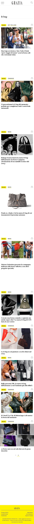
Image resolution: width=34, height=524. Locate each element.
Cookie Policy (4, 514)
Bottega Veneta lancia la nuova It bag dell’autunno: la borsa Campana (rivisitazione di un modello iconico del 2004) (15, 160)
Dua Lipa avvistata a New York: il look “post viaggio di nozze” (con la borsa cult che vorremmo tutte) (15, 53)
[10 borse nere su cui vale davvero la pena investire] (17, 435)
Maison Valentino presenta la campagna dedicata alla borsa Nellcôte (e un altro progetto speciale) (16, 266)
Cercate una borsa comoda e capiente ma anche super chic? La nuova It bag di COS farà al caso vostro (16, 320)
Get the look (12, 25)
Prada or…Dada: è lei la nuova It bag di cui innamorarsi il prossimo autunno (16, 214)
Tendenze (11, 78)
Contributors (29, 514)
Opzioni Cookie (29, 515)
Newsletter (30, 512)
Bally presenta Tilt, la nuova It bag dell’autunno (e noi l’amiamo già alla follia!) (16, 384)
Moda (3, 25)
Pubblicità (3, 515)
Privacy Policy (4, 512)
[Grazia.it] (17, 3)
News (9, 131)
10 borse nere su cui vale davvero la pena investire (16, 450)
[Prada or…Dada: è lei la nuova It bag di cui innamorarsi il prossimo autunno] (17, 200)
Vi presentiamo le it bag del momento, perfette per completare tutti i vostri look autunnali (15, 106)
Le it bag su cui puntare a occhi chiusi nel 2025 (16, 353)
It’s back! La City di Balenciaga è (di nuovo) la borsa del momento (16, 416)
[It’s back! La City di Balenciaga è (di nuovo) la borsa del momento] (17, 402)
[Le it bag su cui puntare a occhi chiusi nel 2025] (17, 338)
